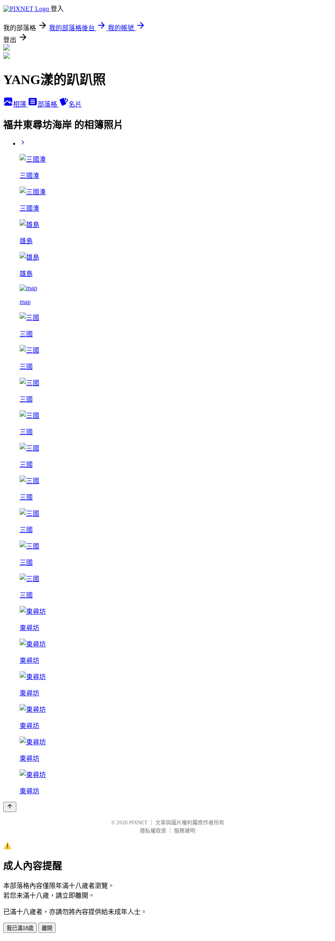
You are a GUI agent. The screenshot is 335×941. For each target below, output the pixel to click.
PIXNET (138, 822)
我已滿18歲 (20, 928)
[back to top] (9, 807)
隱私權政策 (153, 831)
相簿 (20, 104)
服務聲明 (184, 831)
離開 (47, 928)
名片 (75, 104)
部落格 (48, 104)
